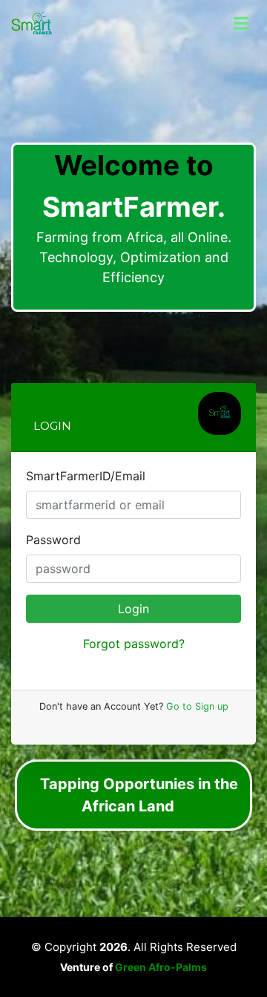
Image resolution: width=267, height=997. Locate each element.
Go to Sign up (195, 706)
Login (133, 608)
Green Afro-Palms (161, 967)
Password (53, 539)
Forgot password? (134, 643)
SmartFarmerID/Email (85, 475)
